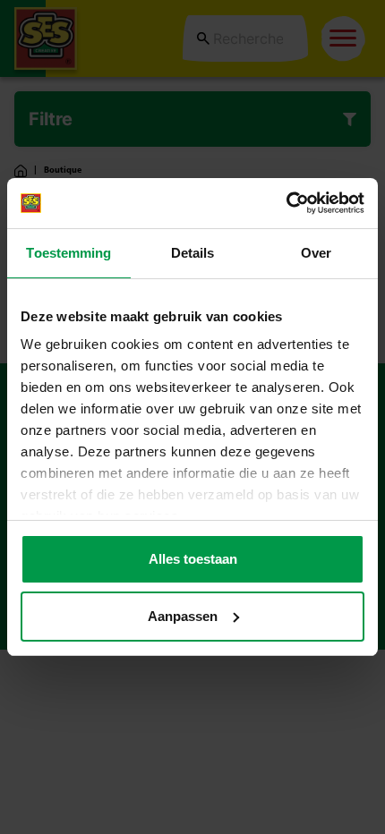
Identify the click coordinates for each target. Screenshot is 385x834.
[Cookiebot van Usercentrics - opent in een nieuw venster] (286, 203)
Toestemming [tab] (68, 252)
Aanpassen (183, 616)
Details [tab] (193, 252)
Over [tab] (316, 252)
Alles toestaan (193, 558)
